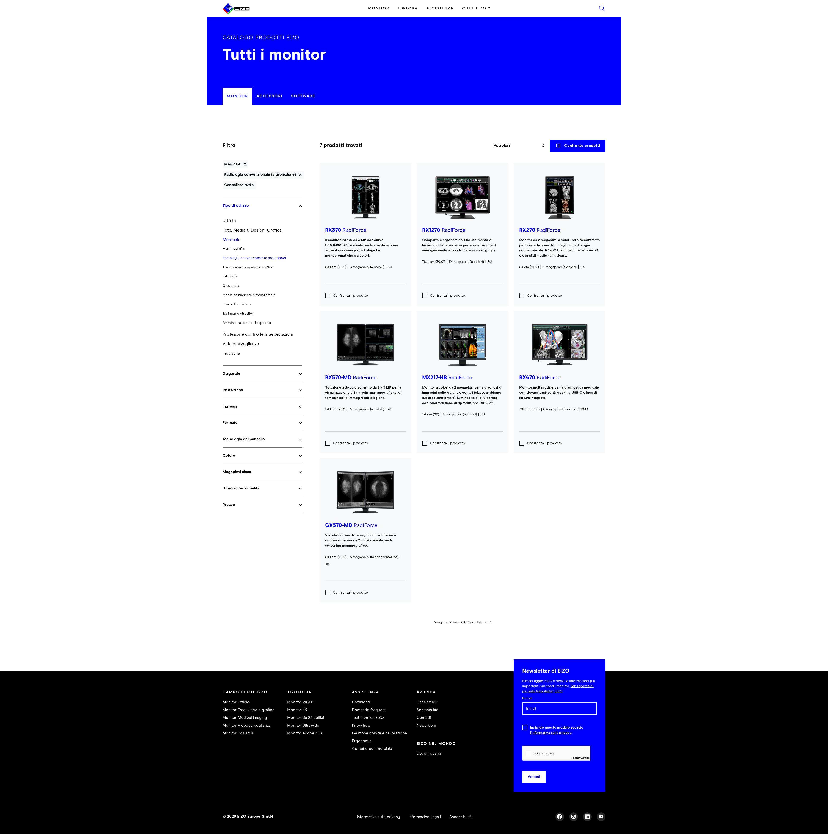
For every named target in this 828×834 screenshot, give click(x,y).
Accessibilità (460, 817)
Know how (361, 725)
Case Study (427, 702)
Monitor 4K (297, 710)
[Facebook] (559, 816)
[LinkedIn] (587, 816)
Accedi (534, 777)
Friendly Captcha (580, 757)
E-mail (527, 698)
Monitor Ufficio (236, 702)
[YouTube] (601, 816)
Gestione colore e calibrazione (379, 733)
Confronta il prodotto (350, 295)
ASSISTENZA (439, 8)
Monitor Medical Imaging (245, 718)
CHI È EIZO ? (476, 8)
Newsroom (426, 725)
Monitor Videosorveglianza (247, 725)
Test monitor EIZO (368, 718)
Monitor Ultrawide (303, 725)
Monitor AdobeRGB (304, 733)
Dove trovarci (429, 754)
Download (361, 702)
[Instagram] (573, 816)
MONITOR (378, 8)
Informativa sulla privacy (378, 817)
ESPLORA (408, 8)
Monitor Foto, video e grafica (248, 710)
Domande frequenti (369, 710)
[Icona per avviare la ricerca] (602, 8)
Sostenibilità (427, 710)
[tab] (237, 96)
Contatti (424, 718)
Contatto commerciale (372, 749)
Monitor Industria (238, 733)
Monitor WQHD (301, 702)
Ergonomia (361, 741)
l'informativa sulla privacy (550, 732)
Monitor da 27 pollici (305, 718)
